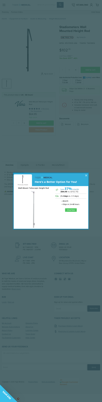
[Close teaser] (18, 399)
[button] (8, 393)
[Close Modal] (86, 175)
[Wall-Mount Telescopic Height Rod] (33, 209)
